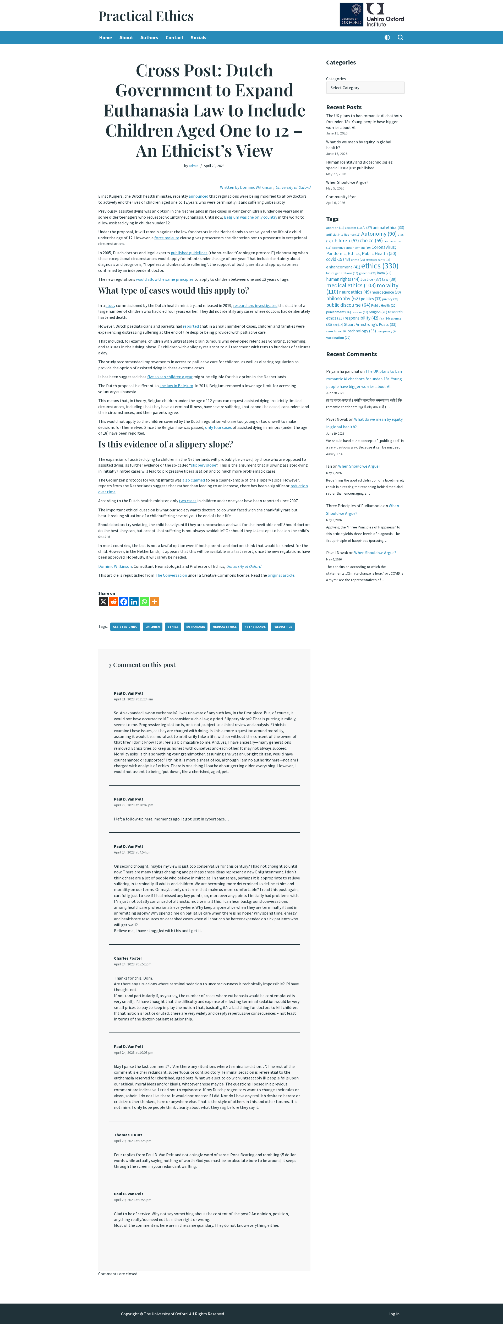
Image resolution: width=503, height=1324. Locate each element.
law (389, 279)
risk (384, 318)
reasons (360, 312)
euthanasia (195, 627)
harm (384, 273)
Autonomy (379, 233)
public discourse (348, 305)
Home (105, 37)
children (152, 627)
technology (361, 330)
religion (378, 312)
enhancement (343, 267)
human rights (343, 279)
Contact (174, 37)
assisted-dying (125, 627)
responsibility (362, 318)
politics (371, 298)
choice (371, 240)
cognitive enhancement (351, 248)
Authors (149, 37)
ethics (173, 627)
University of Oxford (292, 187)
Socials (198, 37)
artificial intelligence (343, 234)
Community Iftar (341, 196)
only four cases (218, 427)
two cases (187, 500)
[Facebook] (123, 601)
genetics (367, 273)
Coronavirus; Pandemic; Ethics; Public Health (361, 250)
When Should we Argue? (347, 182)
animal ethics (388, 227)
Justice (370, 279)
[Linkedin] (134, 601)
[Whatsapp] (144, 601)
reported (191, 326)
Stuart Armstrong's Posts (370, 324)
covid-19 (338, 259)
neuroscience (386, 292)
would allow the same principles (165, 279)
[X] (103, 601)
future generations (342, 273)
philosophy (343, 298)
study (110, 305)
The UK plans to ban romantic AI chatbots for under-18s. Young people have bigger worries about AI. (364, 121)
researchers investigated (255, 305)
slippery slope (203, 465)
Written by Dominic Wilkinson (247, 187)
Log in (394, 1313)
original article (281, 575)
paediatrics (283, 627)
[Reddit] (113, 601)
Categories (336, 78)
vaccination (338, 337)
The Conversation (171, 575)
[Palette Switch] (387, 37)
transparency (387, 331)
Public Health (384, 305)
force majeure (166, 237)
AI (367, 227)
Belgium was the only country (250, 217)
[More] (154, 601)
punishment (338, 312)
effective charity (378, 260)
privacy (390, 299)
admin (193, 165)
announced (198, 196)
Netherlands (255, 627)
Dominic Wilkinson (115, 566)
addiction (353, 228)
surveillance (336, 331)
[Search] (400, 37)
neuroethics (355, 292)
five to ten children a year (170, 376)
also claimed (193, 480)
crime (358, 260)
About (126, 37)
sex (338, 325)
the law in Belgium (176, 385)
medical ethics (225, 627)
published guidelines (189, 252)
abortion (335, 228)
